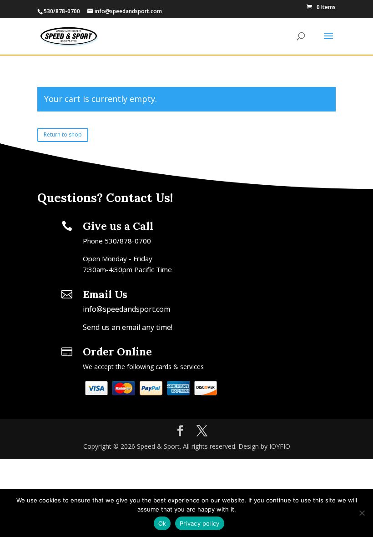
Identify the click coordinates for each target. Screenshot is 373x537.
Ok (162, 523)
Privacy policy (200, 523)
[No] (361, 512)
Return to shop (63, 134)
